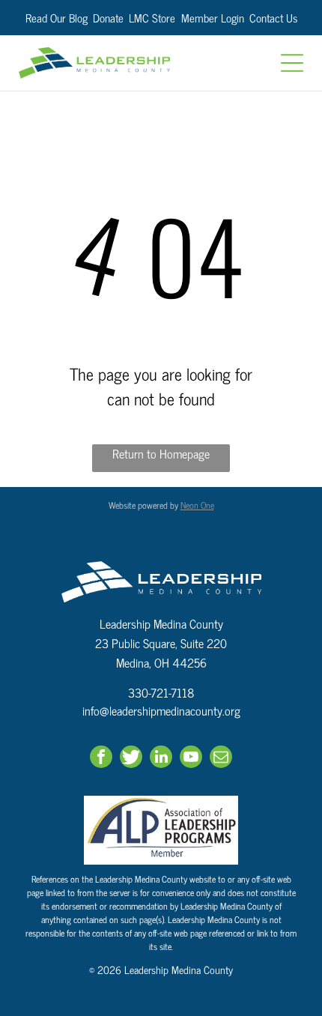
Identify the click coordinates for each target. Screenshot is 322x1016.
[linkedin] (161, 759)
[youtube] (191, 759)
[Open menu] (292, 63)
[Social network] (131, 759)
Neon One (197, 505)
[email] (221, 759)
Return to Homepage (161, 453)
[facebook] (101, 759)
